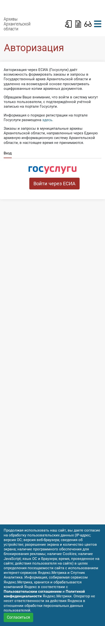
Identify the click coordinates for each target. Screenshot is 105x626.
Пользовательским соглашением (33, 591)
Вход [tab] (8, 153)
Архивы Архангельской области (17, 24)
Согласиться (18, 617)
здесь (47, 120)
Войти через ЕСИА (54, 183)
